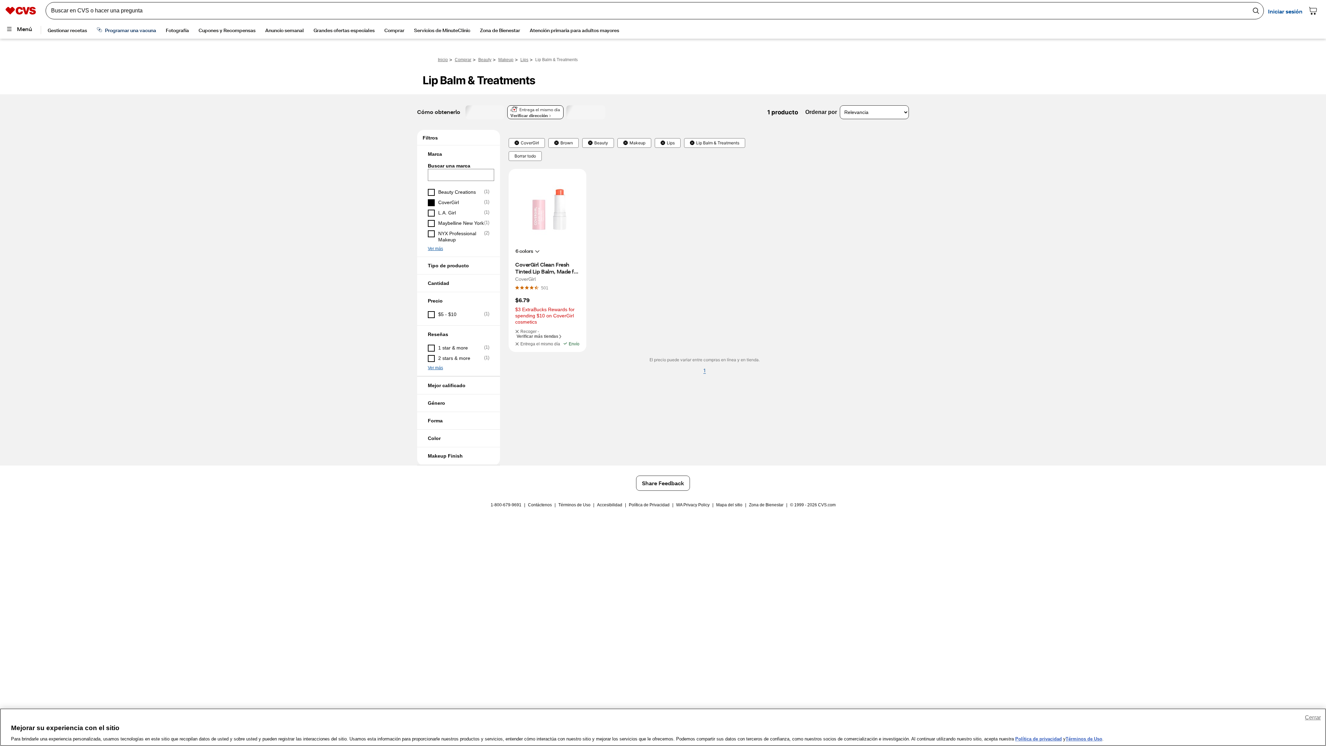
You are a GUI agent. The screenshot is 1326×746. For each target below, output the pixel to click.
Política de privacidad (1038, 739)
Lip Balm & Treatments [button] (717, 143)
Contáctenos (540, 505)
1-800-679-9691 (506, 505)
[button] (458, 154)
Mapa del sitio (729, 505)
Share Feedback (663, 483)
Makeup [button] (637, 143)
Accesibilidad (609, 505)
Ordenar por (821, 112)
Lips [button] (671, 143)
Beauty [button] (601, 143)
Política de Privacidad (649, 505)
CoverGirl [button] (530, 143)
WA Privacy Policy (693, 505)
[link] (544, 287)
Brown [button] (566, 143)
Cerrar (1313, 717)
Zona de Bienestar (766, 505)
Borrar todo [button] (525, 156)
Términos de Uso (574, 505)
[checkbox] (458, 192)
